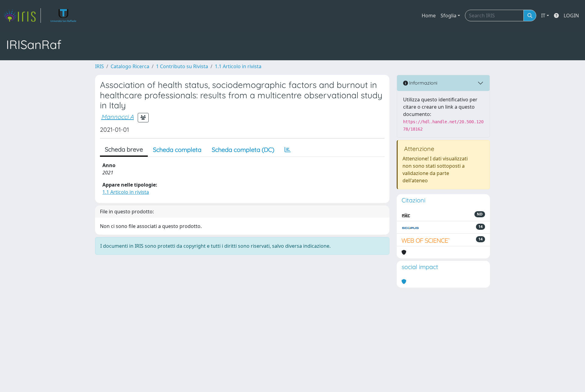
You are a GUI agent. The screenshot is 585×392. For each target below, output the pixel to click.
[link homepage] (22, 15)
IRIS (99, 66)
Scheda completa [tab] (177, 149)
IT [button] (543, 15)
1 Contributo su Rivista (182, 66)
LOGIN (571, 15)
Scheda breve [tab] (124, 149)
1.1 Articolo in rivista (238, 66)
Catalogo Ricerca (130, 66)
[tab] (287, 149)
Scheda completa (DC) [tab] (243, 149)
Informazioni (422, 83)
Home (429, 15)
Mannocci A (117, 117)
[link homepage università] (63, 15)
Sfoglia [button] (448, 15)
